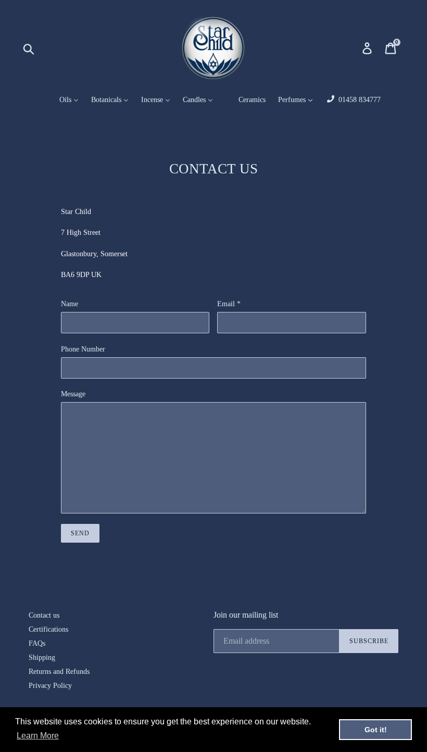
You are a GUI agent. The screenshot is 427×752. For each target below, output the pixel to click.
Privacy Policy (50, 686)
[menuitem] (62, 100)
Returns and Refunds (59, 671)
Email (229, 304)
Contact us (44, 615)
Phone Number (83, 349)
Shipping (42, 657)
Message (73, 394)
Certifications (48, 629)
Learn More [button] (38, 735)
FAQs (37, 643)
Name (69, 304)
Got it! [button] (376, 729)
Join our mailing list (246, 614)
